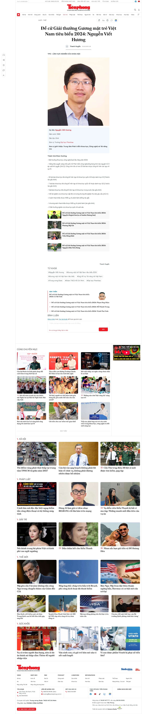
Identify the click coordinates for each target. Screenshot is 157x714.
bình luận (111, 20)
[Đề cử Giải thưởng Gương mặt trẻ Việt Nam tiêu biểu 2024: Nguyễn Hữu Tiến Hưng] (54, 247)
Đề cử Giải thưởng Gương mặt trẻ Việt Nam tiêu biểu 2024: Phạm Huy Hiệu (80, 302)
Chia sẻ (4, 60)
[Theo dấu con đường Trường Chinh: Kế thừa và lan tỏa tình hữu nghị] (63, 361)
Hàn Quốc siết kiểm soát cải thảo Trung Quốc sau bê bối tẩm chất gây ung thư (31, 616)
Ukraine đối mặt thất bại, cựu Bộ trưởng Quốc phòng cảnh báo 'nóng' (124, 615)
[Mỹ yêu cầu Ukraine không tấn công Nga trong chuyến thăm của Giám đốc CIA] (37, 572)
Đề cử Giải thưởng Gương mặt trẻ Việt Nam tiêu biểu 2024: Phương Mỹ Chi (84, 224)
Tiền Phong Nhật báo (68, 1)
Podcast (61, 675)
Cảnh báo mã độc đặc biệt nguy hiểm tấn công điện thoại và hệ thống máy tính (35, 511)
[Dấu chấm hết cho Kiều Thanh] (78, 534)
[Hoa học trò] (137, 669)
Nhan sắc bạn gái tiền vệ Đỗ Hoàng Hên (119, 550)
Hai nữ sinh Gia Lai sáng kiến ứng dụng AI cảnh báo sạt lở (30, 422)
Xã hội (24, 14)
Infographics (90, 675)
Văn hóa (98, 14)
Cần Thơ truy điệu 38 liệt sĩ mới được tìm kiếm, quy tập (118, 469)
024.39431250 (23, 696)
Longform (75, 675)
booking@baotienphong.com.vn (52, 694)
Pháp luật (72, 14)
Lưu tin (4, 65)
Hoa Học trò (95, 1)
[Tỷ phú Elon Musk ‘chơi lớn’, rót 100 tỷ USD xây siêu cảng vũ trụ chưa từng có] (63, 603)
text (103, 20)
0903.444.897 (71, 691)
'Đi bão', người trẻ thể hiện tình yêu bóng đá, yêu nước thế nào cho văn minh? (62, 397)
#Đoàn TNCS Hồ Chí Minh (74, 280)
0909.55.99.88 (47, 691)
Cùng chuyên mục (27, 349)
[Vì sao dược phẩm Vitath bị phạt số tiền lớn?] (120, 638)
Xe (93, 14)
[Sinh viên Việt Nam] (126, 669)
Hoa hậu (126, 14)
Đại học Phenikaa (67, 142)
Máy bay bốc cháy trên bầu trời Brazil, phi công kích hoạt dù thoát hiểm (78, 587)
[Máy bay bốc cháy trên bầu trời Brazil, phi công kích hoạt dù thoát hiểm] (78, 572)
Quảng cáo (114, 1)
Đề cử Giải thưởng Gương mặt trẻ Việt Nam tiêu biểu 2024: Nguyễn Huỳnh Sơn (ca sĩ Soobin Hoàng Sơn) (84, 214)
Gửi (103, 329)
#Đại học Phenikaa (94, 280)
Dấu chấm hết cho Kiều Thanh (76, 548)
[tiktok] (101, 694)
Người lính (88, 14)
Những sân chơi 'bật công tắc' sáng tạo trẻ (95, 396)
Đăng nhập (51, 319)
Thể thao (80, 14)
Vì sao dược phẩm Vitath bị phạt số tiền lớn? (120, 654)
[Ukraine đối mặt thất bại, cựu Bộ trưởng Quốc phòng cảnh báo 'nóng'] (125, 603)
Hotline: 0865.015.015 (52, 1)
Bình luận (4, 70)
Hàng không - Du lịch (118, 681)
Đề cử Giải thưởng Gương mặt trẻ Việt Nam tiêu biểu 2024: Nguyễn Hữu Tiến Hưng (84, 246)
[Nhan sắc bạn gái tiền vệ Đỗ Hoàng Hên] (120, 534)
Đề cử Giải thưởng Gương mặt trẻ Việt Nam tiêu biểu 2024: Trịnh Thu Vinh (79, 311)
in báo (107, 20)
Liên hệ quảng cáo (48, 689)
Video (132, 14)
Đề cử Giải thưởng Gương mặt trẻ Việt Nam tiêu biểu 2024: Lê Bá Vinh (69, 295)
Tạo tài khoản (63, 319)
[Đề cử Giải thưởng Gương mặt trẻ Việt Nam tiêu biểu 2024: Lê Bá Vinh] (102, 295)
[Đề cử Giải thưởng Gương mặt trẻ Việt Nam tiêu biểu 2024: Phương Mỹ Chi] (54, 225)
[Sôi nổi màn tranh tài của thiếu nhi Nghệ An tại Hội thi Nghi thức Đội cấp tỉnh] (31, 385)
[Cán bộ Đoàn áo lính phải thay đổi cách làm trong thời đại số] (31, 361)
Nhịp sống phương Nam (37, 684)
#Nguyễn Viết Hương (56, 272)
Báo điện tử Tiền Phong (78, 7)
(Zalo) (54, 691)
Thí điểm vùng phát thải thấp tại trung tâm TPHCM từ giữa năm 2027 (36, 469)
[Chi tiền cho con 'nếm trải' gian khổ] (63, 411)
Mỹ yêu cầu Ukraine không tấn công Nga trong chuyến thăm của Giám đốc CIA (36, 588)
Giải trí (105, 14)
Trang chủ (18, 14)
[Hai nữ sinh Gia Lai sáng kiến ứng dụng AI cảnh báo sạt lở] (31, 411)
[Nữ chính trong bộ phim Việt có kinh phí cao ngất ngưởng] (37, 534)
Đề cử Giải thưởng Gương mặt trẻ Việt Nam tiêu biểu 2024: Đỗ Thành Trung (80, 307)
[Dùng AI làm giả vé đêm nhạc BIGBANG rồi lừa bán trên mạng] (78, 494)
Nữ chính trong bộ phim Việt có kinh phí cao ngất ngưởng (35, 550)
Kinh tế (30, 14)
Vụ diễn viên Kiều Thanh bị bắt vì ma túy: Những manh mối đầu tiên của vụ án (119, 511)
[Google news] (110, 694)
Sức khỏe (51, 14)
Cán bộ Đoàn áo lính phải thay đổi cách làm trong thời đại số (30, 372)
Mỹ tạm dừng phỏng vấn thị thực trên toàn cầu (94, 615)
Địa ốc (45, 14)
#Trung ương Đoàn (55, 280)
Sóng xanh (37, 14)
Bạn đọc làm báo (28, 709)
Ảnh (45, 675)
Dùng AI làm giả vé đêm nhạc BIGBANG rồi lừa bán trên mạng (75, 509)
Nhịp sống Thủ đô (22, 684)
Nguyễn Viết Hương (63, 130)
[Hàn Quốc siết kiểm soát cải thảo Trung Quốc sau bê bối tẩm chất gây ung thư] (31, 603)
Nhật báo (34, 675)
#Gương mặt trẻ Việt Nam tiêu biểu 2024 (82, 272)
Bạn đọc (101, 681)
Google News (116, 20)
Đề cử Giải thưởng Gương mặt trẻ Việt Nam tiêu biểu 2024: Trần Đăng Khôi (84, 235)
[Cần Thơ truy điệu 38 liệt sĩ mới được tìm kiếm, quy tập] (120, 454)
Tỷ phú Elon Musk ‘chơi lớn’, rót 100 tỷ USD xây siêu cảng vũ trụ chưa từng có (62, 616)
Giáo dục (111, 14)
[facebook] (136, 1)
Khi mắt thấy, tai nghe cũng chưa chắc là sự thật (95, 372)
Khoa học (119, 14)
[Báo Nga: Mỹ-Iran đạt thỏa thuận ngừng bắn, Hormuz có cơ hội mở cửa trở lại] (120, 572)
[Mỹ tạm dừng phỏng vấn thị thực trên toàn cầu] (94, 603)
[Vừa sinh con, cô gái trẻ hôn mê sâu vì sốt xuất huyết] (78, 638)
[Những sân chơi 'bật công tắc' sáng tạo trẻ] (95, 385)
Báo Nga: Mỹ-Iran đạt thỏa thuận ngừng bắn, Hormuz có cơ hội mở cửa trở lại (119, 588)
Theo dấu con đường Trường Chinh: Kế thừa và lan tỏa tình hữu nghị (62, 372)
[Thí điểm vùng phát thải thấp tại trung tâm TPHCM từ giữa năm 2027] (37, 454)
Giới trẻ (65, 14)
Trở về (4, 75)
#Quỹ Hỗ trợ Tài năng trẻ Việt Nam (89, 276)
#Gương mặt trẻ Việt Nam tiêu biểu (61, 276)
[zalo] (105, 694)
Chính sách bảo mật (124, 689)
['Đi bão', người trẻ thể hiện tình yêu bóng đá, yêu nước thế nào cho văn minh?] (63, 385)
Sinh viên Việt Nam (83, 1)
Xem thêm (138, 14)
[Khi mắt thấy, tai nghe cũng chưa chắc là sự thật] (95, 361)
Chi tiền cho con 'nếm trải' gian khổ (62, 421)
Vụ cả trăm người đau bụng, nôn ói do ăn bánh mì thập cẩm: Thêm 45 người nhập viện (36, 655)
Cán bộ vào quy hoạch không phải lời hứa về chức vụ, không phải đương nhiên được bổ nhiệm (77, 470)
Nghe (4, 55)
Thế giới (58, 14)
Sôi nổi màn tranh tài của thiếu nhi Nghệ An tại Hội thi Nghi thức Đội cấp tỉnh (31, 397)
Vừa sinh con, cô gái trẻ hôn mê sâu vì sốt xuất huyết (77, 654)
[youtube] (139, 1)
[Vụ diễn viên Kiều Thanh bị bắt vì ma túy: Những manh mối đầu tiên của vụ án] (120, 494)
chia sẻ (99, 20)
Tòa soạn (105, 1)
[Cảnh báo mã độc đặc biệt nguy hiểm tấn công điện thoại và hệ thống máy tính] (37, 494)
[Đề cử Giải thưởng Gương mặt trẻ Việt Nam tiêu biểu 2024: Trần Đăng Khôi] (54, 235)
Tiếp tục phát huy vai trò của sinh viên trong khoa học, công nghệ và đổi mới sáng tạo (95, 423)
